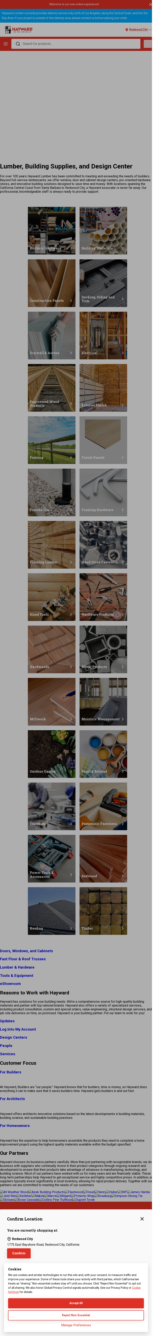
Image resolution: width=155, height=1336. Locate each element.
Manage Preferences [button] (76, 1325)
